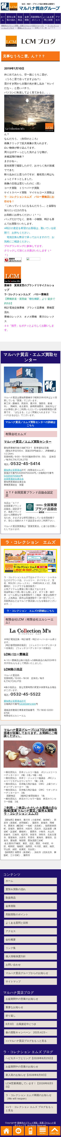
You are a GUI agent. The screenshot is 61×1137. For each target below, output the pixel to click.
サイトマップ (13, 981)
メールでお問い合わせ (18, 1130)
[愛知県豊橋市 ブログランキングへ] (12, 259)
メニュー (42, 1130)
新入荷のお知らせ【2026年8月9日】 (27, 1074)
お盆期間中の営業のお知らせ (22, 998)
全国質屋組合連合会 (14, 478)
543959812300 (27, 704)
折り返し (11, 1015)
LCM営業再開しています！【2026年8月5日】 (29, 1085)
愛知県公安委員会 (12, 470)
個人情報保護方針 (16, 956)
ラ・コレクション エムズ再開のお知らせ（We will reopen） (28, 1097)
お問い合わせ (13, 964)
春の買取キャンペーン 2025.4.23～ (27, 1032)
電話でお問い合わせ (30, 1130)
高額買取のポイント (36, 18)
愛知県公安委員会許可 (15, 701)
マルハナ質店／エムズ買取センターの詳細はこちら (30, 424)
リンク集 (11, 947)
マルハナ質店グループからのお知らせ (27, 973)
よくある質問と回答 (48, 18)
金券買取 (27, 18)
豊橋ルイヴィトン (24, 28)
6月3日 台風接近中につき (21, 1024)
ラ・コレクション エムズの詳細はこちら (30, 610)
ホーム (3, 18)
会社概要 (11, 939)
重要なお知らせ (14, 1007)
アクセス (58, 18)
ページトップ (54, 1130)
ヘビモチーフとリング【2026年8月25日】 (30, 1058)
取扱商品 (20, 18)
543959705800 (12, 475)
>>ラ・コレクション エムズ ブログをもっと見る (29, 1108)
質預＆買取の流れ (11, 18)
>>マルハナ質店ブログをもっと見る (26, 1040)
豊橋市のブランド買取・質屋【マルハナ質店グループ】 (22, 26)
